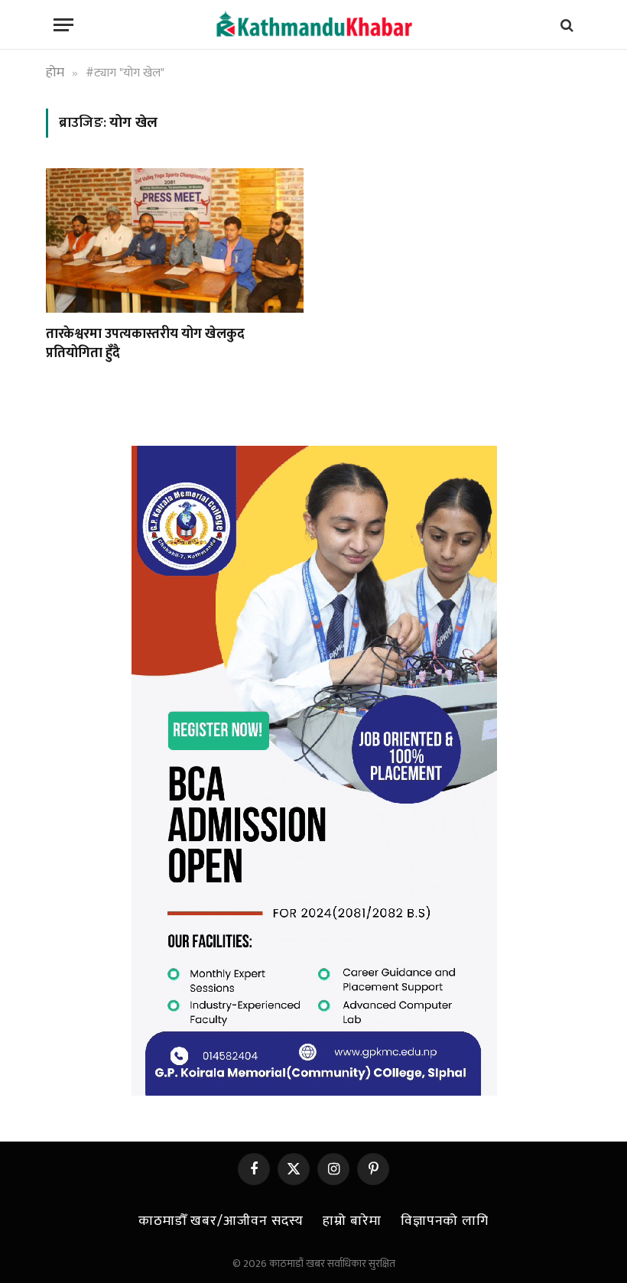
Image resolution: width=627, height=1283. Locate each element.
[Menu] (63, 25)
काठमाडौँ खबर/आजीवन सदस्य (221, 1221)
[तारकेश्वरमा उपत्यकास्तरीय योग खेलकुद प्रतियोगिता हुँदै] (175, 240)
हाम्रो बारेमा (352, 1221)
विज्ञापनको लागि (445, 1221)
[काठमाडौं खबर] (313, 25)
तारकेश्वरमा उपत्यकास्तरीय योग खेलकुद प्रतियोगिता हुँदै (145, 343)
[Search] (565, 25)
